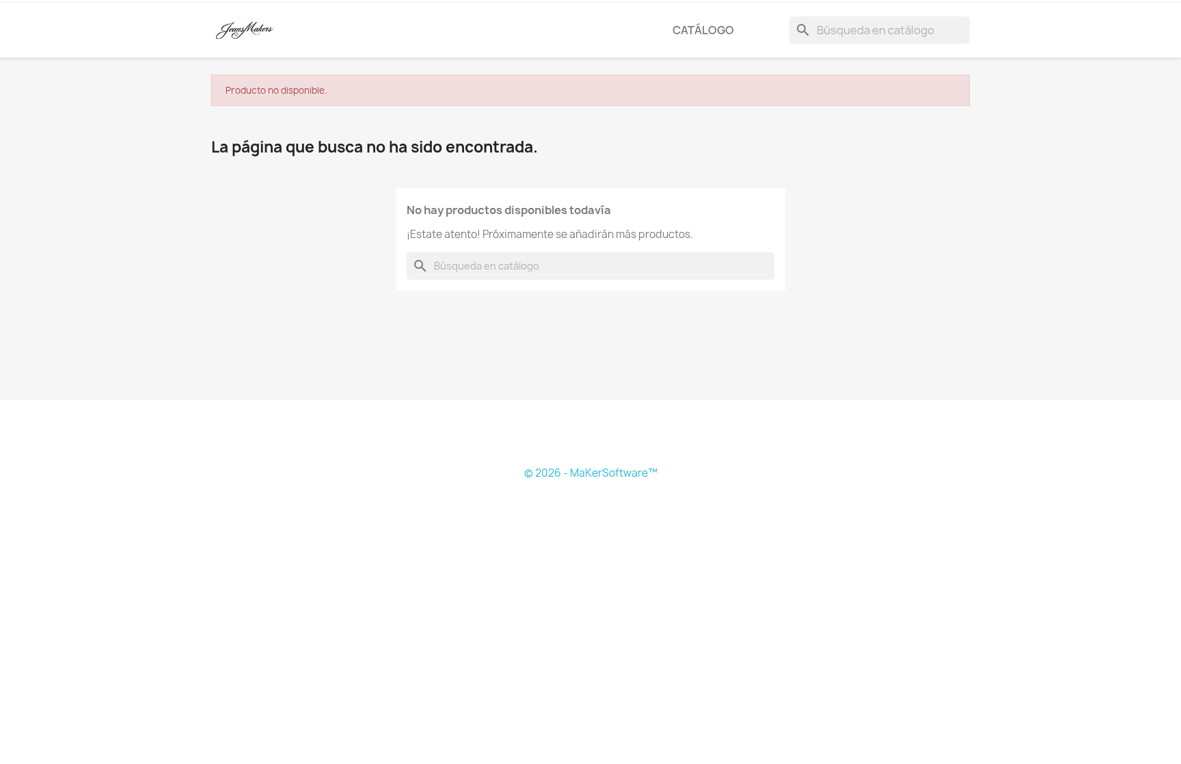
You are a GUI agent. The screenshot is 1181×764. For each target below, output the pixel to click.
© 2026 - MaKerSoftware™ (590, 473)
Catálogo (703, 30)
